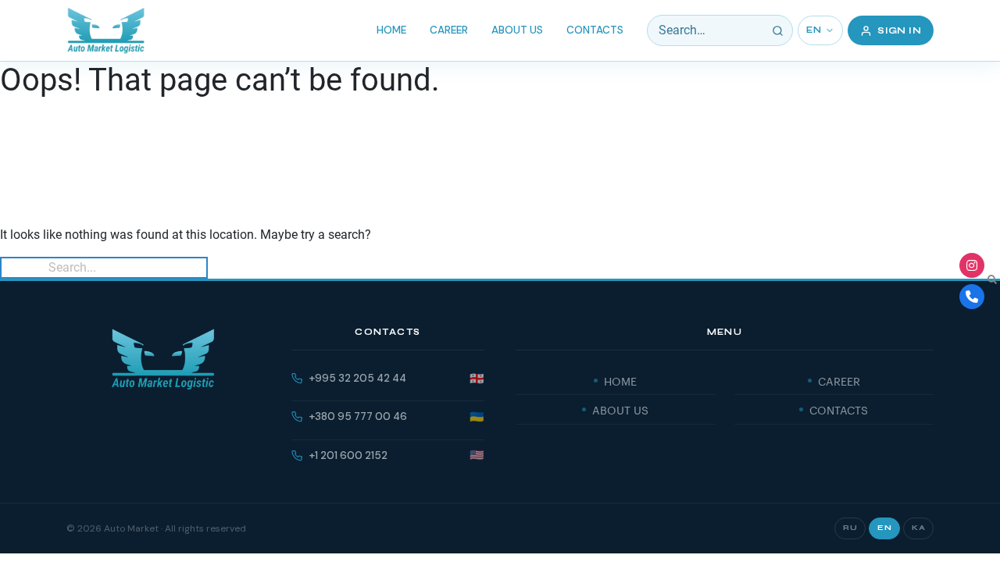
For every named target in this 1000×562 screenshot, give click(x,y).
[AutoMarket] (105, 30)
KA (918, 527)
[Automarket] (971, 265)
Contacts (594, 30)
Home (391, 30)
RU (850, 527)
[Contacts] (971, 296)
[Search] (777, 30)
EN (813, 30)
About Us (517, 30)
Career (449, 30)
